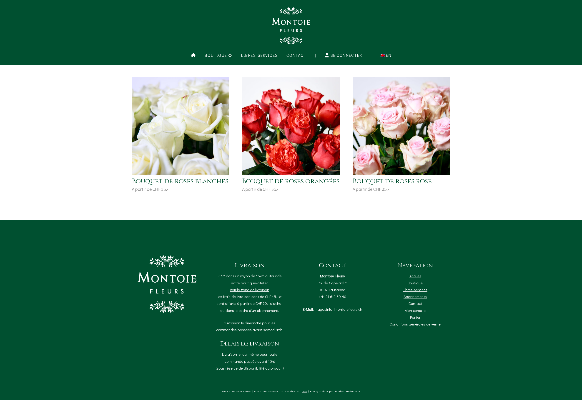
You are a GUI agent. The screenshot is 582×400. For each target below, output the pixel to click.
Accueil (415, 275)
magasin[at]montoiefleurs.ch (338, 309)
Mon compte (415, 310)
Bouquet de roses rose (392, 181)
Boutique (415, 282)
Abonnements (415, 296)
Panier (415, 317)
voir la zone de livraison (249, 289)
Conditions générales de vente (415, 323)
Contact (415, 303)
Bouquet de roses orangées (290, 181)
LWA (304, 391)
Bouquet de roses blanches (180, 181)
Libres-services (415, 289)
